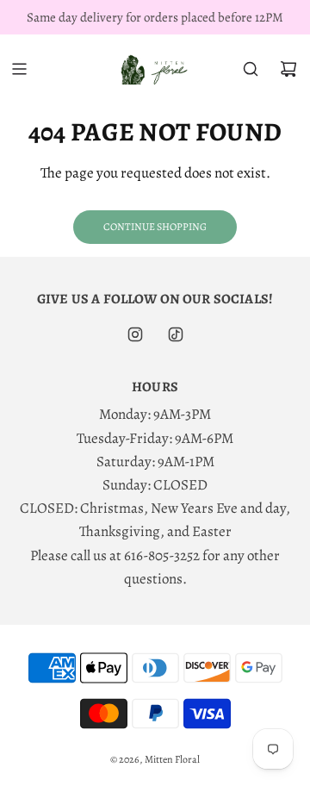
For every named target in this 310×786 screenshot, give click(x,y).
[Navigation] (19, 69)
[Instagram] (135, 334)
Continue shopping (155, 227)
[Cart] (288, 69)
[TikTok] (176, 334)
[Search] (251, 69)
